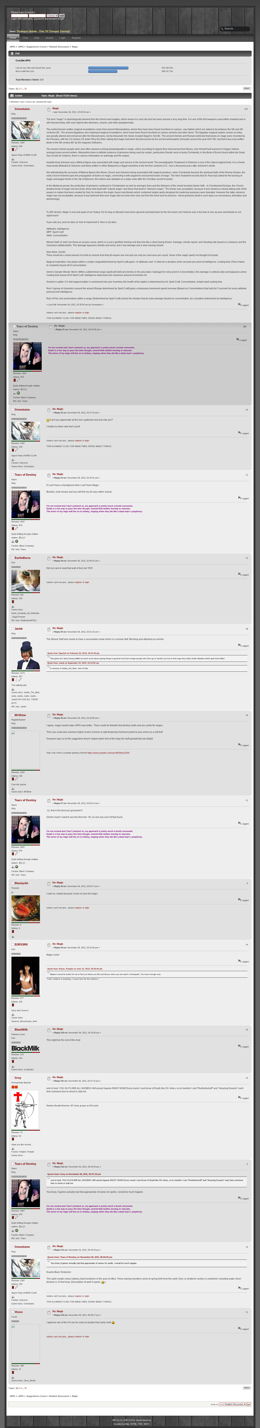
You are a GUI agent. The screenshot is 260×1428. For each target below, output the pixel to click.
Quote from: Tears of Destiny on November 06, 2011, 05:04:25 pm (79, 1257)
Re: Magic (59, 326)
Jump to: (214, 1404)
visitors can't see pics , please (60, 1336)
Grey (18, 1077)
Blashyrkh (21, 883)
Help (36, 38)
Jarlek (19, 628)
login (21, 12)
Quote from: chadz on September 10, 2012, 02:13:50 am (73, 663)
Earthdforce (22, 557)
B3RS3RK (21, 944)
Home (13, 38)
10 (25, 89)
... (23, 89)
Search (49, 38)
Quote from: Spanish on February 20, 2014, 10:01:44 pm (73, 653)
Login (62, 38)
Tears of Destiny (27, 326)
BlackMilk (21, 1029)
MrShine (20, 715)
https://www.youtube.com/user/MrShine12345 (108, 753)
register (31, 12)
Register (76, 38)
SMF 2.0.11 (117, 1420)
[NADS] (18, 394)
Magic (56, 108)
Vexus (19, 1311)
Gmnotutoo (22, 109)
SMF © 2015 (129, 1420)
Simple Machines (143, 1420)
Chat (25, 38)
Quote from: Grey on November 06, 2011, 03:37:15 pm (74, 1174)
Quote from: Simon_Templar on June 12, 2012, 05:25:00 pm (74, 969)
